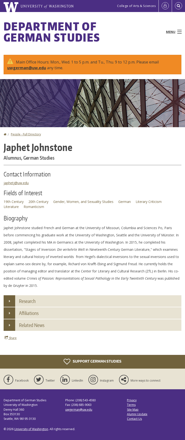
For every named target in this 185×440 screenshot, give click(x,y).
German (124, 201)
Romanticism (34, 206)
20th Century (38, 201)
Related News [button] (31, 325)
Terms (131, 405)
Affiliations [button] (29, 313)
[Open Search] (178, 6)
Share (12, 338)
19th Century (14, 201)
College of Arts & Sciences (136, 6)
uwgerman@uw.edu (26, 67)
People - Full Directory (26, 134)
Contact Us (134, 419)
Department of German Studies (52, 32)
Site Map (133, 410)
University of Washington (31, 429)
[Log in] (165, 6)
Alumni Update (137, 414)
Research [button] (27, 301)
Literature (11, 206)
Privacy (132, 400)
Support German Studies (96, 361)
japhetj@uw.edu (16, 183)
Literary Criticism (149, 201)
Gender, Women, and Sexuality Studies (83, 201)
